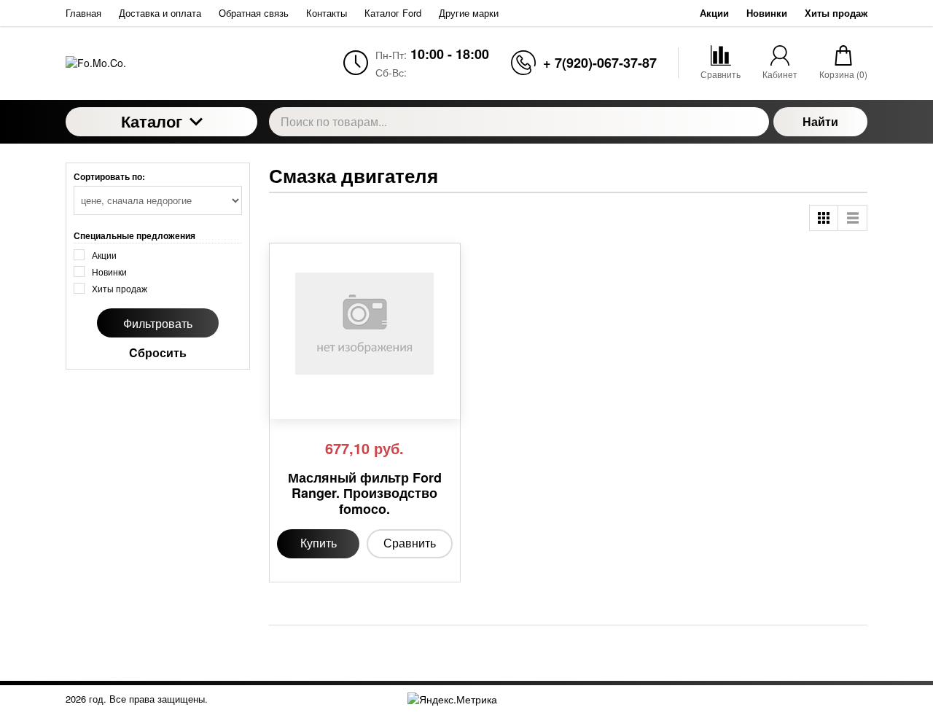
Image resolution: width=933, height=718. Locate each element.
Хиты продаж (836, 13)
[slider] (306, 402)
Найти (820, 121)
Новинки (766, 13)
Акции (714, 13)
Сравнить (409, 542)
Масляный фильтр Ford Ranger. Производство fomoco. (365, 494)
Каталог (151, 121)
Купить (318, 542)
